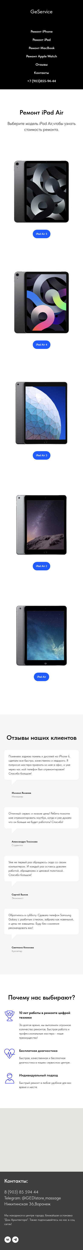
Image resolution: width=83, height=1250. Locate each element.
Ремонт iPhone (42, 31)
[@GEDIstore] (15, 1239)
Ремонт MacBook (41, 48)
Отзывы (42, 64)
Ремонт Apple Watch (41, 56)
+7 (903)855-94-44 (41, 81)
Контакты (41, 73)
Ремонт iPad (42, 40)
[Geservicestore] (7, 1239)
